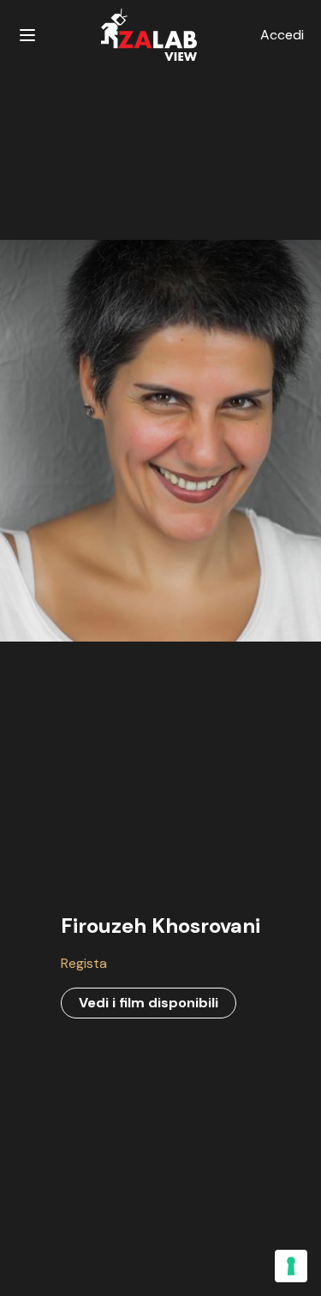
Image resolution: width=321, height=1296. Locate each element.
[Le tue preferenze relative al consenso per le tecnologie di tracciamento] (291, 1266)
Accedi (282, 35)
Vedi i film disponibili (148, 1003)
